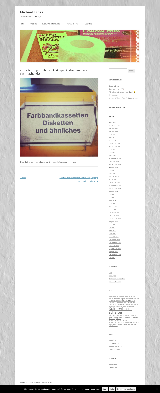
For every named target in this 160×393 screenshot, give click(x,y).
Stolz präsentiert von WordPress (41, 382)
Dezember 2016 (114, 239)
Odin (135, 315)
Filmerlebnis (122, 303)
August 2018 (113, 191)
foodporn (127, 304)
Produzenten (133, 317)
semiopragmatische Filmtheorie (119, 320)
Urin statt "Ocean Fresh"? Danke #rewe (123, 98)
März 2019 (112, 173)
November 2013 (115, 255)
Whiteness (132, 324)
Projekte (33, 24)
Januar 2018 (113, 209)
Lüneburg (119, 315)
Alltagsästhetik (113, 296)
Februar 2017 (113, 236)
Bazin (126, 296)
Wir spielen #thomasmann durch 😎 (122, 92)
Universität (112, 324)
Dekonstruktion (131, 298)
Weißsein (119, 324)
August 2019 (113, 167)
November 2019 (115, 158)
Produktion (125, 317)
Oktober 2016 (114, 246)
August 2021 (113, 131)
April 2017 (112, 230)
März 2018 (112, 203)
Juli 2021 (112, 134)
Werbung (126, 324)
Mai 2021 (112, 137)
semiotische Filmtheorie (116, 322)
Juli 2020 (112, 149)
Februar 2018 (113, 206)
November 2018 (115, 185)
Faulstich (111, 303)
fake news (128, 300)
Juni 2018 (112, 194)
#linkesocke (113, 95)
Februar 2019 (113, 176)
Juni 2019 (112, 170)
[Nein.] (157, 389)
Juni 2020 (112, 152)
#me (23, 177)
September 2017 (115, 218)
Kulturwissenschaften (51, 24)
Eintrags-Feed (114, 343)
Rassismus (112, 319)
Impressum (113, 364)
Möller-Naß (130, 315)
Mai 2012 (112, 258)
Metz (124, 315)
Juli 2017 (112, 224)
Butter (133, 296)
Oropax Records (73, 24)
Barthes (121, 296)
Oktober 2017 (114, 215)
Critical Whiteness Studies (117, 298)
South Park (128, 322)
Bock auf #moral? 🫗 (116, 89)
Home (22, 24)
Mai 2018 (112, 197)
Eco (138, 298)
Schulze (118, 319)
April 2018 (112, 200)
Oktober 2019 (114, 161)
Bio (129, 296)
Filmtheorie (112, 304)
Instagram (61, 162)
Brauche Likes (114, 86)
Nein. (112, 389)
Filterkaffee (120, 304)
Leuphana (112, 315)
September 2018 (115, 188)
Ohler (110, 317)
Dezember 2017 (114, 212)
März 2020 (112, 155)
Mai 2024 (112, 122)
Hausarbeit (134, 304)
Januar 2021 (113, 140)
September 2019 (115, 164)
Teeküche (135, 322)
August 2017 (113, 221)
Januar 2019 (113, 179)
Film (110, 273)
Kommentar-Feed (115, 346)
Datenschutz (113, 367)
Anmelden (112, 340)
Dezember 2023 (114, 125)
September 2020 (115, 146)
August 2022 (113, 128)
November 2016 (115, 242)
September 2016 (115, 249)
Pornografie (117, 317)
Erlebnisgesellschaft (115, 301)
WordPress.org (114, 349)
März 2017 (112, 233)
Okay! (105, 389)
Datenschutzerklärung (126, 389)
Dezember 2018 (114, 182)
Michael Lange (31, 12)
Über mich (89, 24)
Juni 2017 (112, 227)
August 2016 (113, 252)
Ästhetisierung (113, 326)
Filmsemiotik (131, 303)
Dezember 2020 (114, 143)
